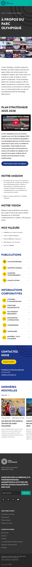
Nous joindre (4, 533)
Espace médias (8, 362)
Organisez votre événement (9, 544)
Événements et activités (8, 514)
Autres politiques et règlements (10, 559)
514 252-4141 (5, 372)
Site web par (6, 564)
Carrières (3, 538)
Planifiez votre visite (6, 523)
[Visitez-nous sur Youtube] (18, 499)
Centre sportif (5, 517)
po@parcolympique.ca (8, 375)
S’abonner (26, 493)
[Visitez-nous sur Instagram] (3, 499)
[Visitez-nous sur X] (13, 499)
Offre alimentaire (6, 520)
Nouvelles (4, 547)
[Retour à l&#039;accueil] (7, 3)
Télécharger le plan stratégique (14, 163)
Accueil (3, 13)
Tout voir (4, 395)
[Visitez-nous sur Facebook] (8, 499)
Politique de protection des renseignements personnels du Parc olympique (13, 557)
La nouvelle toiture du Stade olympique (12, 541)
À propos (3, 536)
